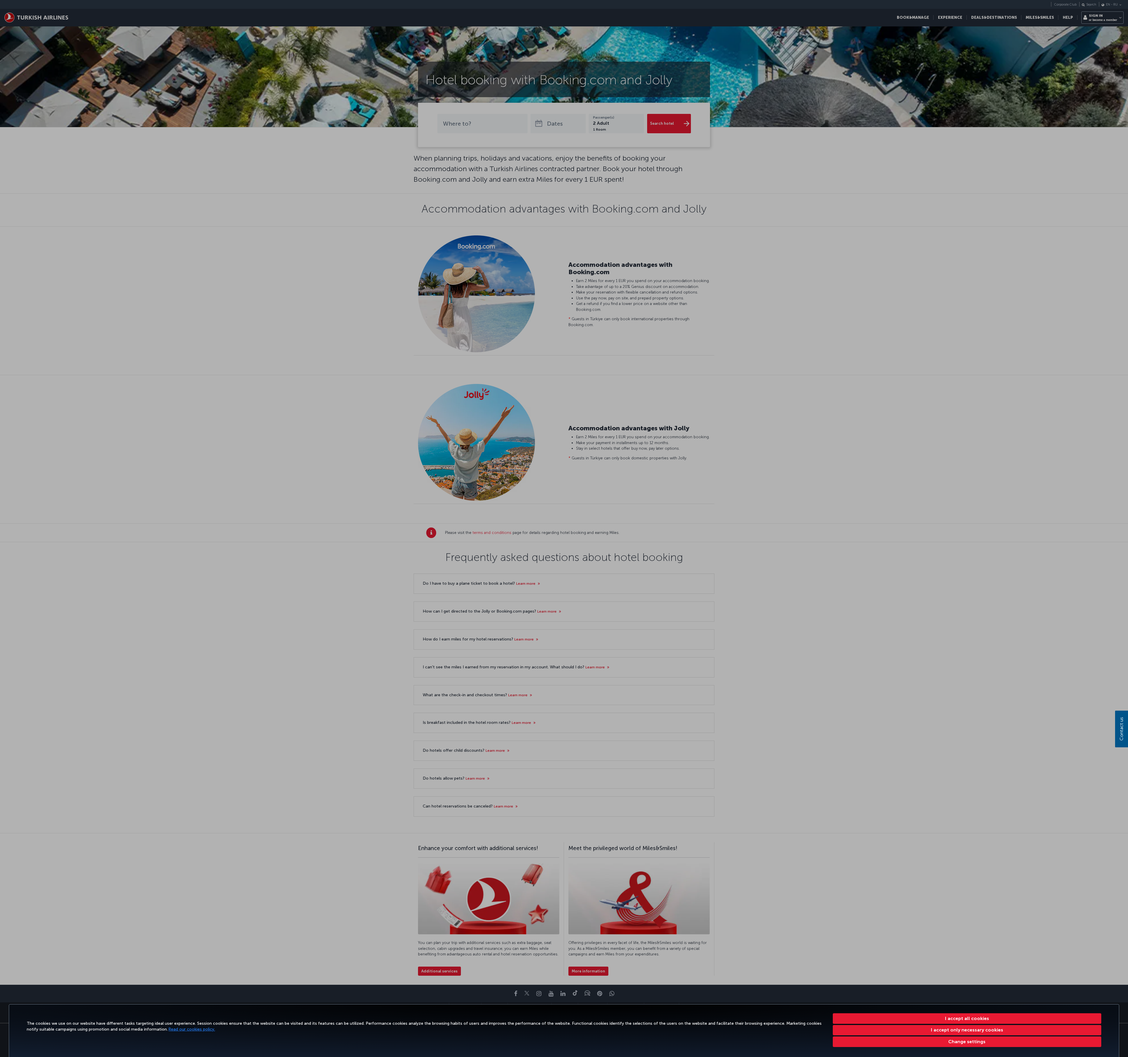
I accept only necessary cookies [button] (967, 1030)
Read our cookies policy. (192, 1029)
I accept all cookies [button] (967, 1018)
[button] (967, 1041)
